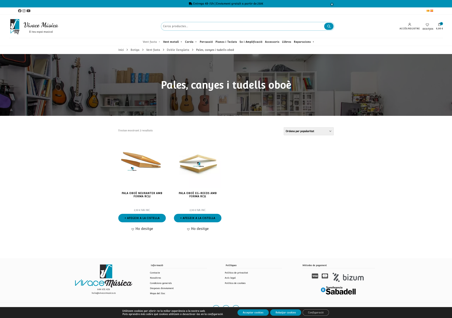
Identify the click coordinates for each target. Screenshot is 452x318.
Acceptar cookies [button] (253, 312)
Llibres (286, 41)
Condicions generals (161, 283)
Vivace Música (41, 25)
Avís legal (230, 278)
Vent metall (171, 41)
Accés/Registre (410, 28)
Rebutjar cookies (285, 312)
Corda (189, 41)
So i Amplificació (251, 41)
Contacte (155, 272)
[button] (142, 229)
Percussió (206, 41)
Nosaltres (155, 278)
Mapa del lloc (157, 293)
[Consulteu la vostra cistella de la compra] (439, 25)
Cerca (329, 26)
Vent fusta (150, 41)
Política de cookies (235, 283)
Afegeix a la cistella (143, 218)
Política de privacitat (236, 272)
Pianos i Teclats (226, 41)
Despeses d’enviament (162, 288)
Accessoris (272, 41)
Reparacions (302, 41)
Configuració (316, 312)
